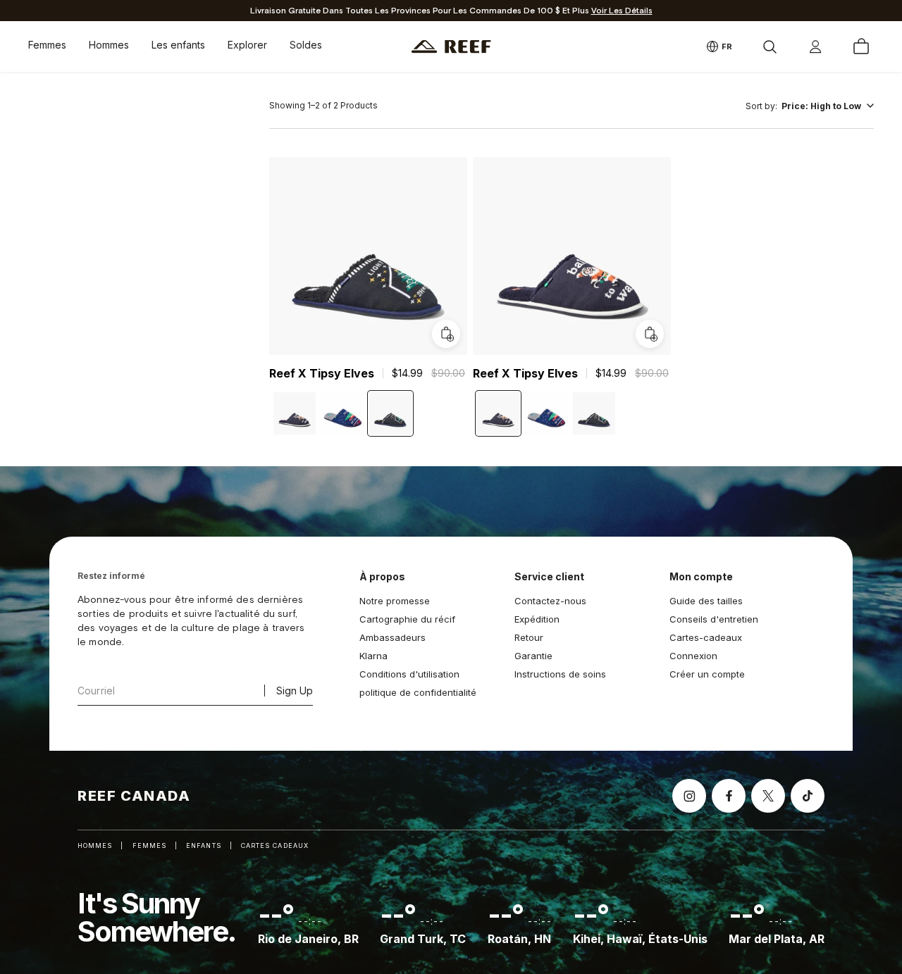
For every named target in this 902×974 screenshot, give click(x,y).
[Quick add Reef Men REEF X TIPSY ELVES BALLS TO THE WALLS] (649, 334)
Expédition (537, 619)
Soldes (306, 45)
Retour (528, 637)
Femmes (47, 45)
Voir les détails (622, 11)
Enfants (203, 845)
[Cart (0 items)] (861, 46)
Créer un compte (707, 674)
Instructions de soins (560, 674)
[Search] (769, 46)
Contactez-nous (550, 600)
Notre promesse (394, 600)
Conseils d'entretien (713, 619)
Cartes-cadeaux (705, 637)
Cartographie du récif (407, 619)
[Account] (815, 46)
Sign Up (294, 691)
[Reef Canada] (451, 47)
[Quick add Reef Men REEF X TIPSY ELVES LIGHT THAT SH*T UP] (446, 334)
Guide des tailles (706, 600)
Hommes (109, 45)
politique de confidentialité (417, 692)
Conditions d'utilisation (409, 674)
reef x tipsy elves (321, 373)
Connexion (693, 655)
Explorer (247, 45)
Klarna (373, 655)
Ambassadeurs (392, 637)
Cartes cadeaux (275, 845)
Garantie (533, 655)
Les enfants (178, 45)
